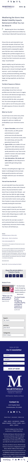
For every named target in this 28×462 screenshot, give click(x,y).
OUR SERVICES (15, 421)
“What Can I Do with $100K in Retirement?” (7, 297)
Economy (10, 264)
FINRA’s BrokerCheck (17, 431)
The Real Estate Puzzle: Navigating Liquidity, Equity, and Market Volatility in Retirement (19, 302)
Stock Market (18, 264)
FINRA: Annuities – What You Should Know (10, 238)
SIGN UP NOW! (14, 369)
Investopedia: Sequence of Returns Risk (9, 235)
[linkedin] (14, 1)
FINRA (13, 449)
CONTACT (16, 425)
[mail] (17, 1)
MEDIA (11, 425)
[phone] (19, 1)
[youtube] (18, 459)
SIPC (18, 449)
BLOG (23, 423)
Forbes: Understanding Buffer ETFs (8, 241)
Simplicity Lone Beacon (19, 395)
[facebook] (8, 1)
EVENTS (14, 423)
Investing (14, 264)
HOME (5, 421)
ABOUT (9, 421)
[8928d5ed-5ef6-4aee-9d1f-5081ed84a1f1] (8, 6)
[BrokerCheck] (7, 460)
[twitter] (11, 1)
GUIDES (19, 423)
